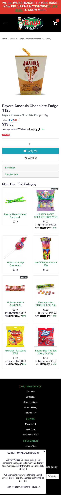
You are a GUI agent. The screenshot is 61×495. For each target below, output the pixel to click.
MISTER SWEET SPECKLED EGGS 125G (45, 215)
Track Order (30, 429)
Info (42, 129)
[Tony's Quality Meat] (30, 23)
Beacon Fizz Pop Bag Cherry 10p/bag (45, 352)
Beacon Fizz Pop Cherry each (15, 264)
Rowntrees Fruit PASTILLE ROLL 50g (45, 304)
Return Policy (30, 413)
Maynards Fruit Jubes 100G (15, 352)
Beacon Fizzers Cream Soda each (15, 215)
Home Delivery (30, 407)
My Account (30, 424)
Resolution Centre (31, 435)
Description (10, 168)
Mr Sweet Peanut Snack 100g (15, 304)
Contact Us (30, 397)
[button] (30, 158)
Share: (6, 120)
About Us (30, 392)
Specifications (11, 174)
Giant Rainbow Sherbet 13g (46, 264)
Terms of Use (31, 446)
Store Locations (31, 402)
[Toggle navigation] (5, 23)
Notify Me (31, 151)
